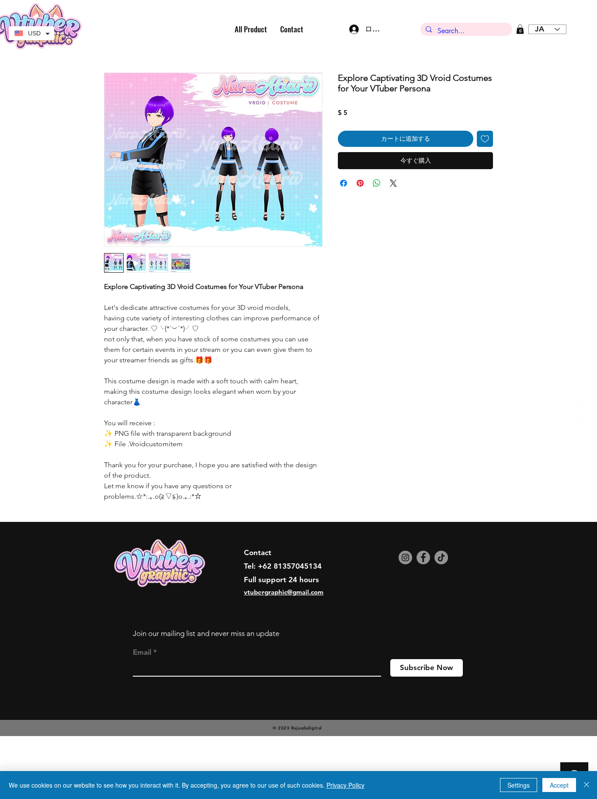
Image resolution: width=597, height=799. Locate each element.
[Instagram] (405, 557)
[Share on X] (393, 183)
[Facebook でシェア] (343, 183)
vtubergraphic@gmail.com (283, 592)
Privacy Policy (345, 785)
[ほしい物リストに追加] (485, 139)
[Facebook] (423, 557)
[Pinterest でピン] (360, 183)
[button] (520, 29)
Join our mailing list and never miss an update (206, 633)
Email (142, 652)
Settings (518, 785)
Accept (559, 785)
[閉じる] (586, 785)
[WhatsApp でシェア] (376, 183)
